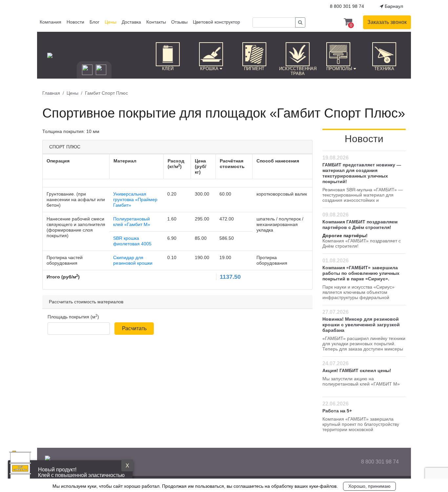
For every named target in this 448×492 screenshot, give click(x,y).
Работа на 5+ (337, 410)
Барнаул (393, 6)
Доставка (131, 22)
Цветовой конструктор (216, 22)
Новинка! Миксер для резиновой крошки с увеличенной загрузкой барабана (361, 324)
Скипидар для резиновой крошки (133, 260)
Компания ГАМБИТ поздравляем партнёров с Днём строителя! (359, 224)
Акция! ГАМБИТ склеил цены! (356, 370)
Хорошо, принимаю (369, 486)
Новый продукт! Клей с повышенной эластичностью (81, 472)
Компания (50, 22)
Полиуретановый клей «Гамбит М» (131, 221)
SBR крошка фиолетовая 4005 (132, 241)
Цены (110, 22)
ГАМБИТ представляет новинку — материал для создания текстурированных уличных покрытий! (361, 173)
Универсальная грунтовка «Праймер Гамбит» (135, 199)
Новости (75, 22)
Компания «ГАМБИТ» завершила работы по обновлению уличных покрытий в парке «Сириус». (360, 273)
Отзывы (179, 22)
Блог (94, 22)
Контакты (156, 22)
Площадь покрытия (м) (73, 316)
